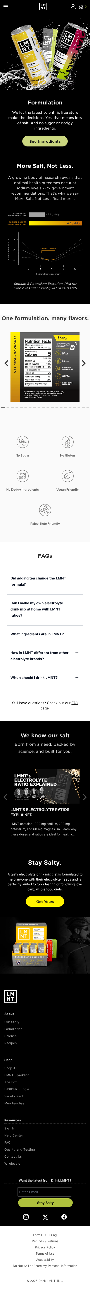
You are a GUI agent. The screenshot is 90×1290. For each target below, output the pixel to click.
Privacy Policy (45, 1247)
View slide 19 (83, 407)
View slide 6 (25, 407)
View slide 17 (74, 407)
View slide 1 (3, 407)
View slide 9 (39, 407)
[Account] (73, 6)
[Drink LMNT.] (43, 6)
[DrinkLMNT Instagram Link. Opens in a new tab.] (26, 1217)
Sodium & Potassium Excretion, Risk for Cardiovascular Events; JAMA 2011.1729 (48, 285)
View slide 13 (56, 407)
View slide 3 (12, 407)
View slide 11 (48, 407)
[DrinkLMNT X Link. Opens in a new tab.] (45, 1217)
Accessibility (45, 1259)
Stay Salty (45, 1202)
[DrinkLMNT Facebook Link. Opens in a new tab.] (64, 1217)
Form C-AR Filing (45, 1235)
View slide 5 (21, 407)
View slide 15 (65, 407)
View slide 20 (88, 407)
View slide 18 (79, 407)
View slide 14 (61, 407)
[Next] (83, 363)
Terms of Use (45, 1253)
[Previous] (7, 363)
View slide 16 (70, 407)
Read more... (63, 198)
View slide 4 (17, 407)
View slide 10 (43, 407)
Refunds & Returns (45, 1241)
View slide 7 (30, 407)
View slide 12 (52, 407)
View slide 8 (34, 407)
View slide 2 (8, 407)
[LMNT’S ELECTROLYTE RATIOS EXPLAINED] (45, 786)
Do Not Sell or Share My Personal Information (45, 1266)
